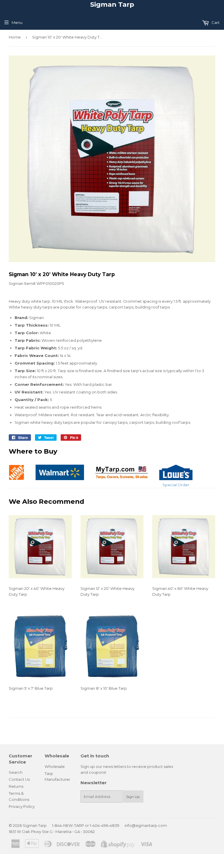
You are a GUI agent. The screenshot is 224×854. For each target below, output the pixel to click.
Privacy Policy (22, 806)
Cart (215, 22)
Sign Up (133, 796)
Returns (16, 786)
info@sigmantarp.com (146, 825)
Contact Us (19, 779)
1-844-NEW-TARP (68, 825)
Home (15, 37)
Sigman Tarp (112, 4)
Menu (17, 22)
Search (15, 772)
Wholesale (55, 766)
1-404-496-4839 (104, 825)
